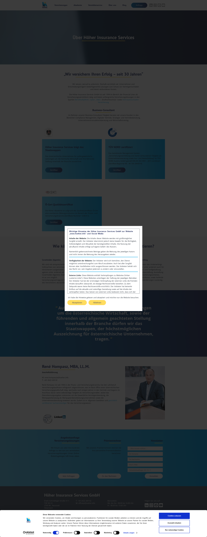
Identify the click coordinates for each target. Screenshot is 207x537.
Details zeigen (128, 533)
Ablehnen (97, 302)
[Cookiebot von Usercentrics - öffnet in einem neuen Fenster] (28, 532)
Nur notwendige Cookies (174, 530)
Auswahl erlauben (174, 523)
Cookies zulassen (174, 516)
